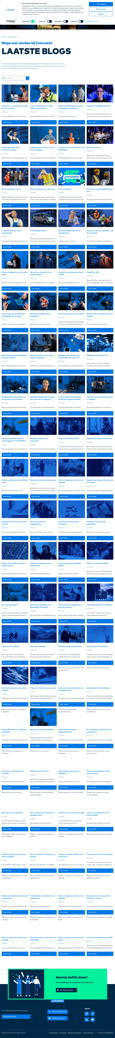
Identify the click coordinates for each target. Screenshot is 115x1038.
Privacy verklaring (88, 1032)
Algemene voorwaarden (74, 1032)
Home (4, 37)
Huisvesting (62, 1032)
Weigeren (101, 14)
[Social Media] (87, 1014)
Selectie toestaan (101, 9)
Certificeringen (53, 1032)
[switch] (49, 21)
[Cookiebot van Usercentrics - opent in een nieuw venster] (11, 21)
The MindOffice (108, 1032)
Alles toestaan (101, 4)
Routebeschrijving (9, 1016)
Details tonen (90, 21)
